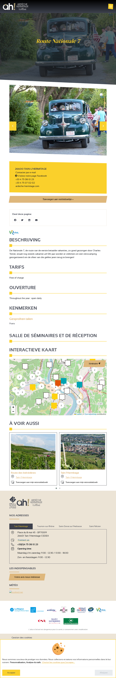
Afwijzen (104, 673)
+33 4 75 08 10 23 (25, 179)
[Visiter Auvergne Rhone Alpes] (19, 611)
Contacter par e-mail (25, 172)
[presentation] (12, 126)
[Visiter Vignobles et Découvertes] (71, 621)
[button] (79, 402)
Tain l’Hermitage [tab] (21, 526)
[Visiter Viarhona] (101, 611)
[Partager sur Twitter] (22, 220)
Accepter (11, 673)
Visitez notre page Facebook (32, 176)
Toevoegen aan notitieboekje (57, 199)
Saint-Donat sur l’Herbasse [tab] (70, 526)
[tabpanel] (58, 545)
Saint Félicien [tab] (95, 526)
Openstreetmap (90, 414)
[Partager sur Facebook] (15, 220)
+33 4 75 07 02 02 (25, 183)
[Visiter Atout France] (81, 610)
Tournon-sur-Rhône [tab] (45, 526)
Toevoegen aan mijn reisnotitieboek (32, 482)
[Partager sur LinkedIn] (29, 220)
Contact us (23, 540)
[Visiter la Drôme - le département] (37, 612)
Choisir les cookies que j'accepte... (58, 662)
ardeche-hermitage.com (27, 186)
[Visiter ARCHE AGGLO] (64, 613)
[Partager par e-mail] (36, 220)
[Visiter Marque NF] (91, 612)
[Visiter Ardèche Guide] (51, 612)
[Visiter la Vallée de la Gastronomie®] (54, 624)
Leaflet (79, 414)
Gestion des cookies (22, 637)
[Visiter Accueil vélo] (72, 612)
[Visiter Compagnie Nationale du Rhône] (42, 621)
